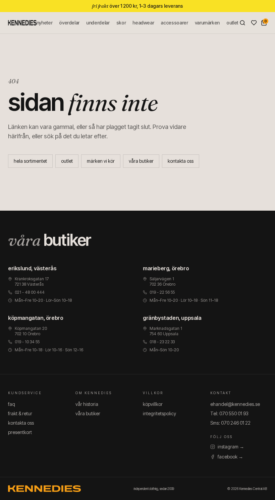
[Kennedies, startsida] (22, 22)
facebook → (230, 456)
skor (121, 22)
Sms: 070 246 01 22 (230, 423)
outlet (232, 22)
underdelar (98, 22)
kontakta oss (181, 161)
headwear (143, 22)
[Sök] (242, 22)
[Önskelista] (254, 22)
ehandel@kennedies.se (235, 404)
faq (11, 404)
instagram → (231, 446)
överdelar (69, 22)
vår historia (86, 404)
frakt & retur (20, 413)
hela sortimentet (30, 161)
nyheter (45, 22)
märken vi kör (101, 161)
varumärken (207, 22)
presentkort (20, 432)
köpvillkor (153, 404)
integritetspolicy (159, 413)
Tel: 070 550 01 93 (229, 413)
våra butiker (141, 161)
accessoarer (174, 22)
